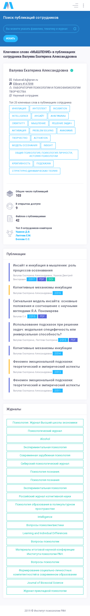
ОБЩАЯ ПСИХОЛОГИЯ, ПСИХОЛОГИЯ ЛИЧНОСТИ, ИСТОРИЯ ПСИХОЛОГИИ (44, 154)
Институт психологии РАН (50, 610)
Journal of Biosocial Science (45, 582)
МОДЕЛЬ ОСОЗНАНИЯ (24, 145)
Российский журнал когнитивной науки (45, 496)
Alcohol (45, 439)
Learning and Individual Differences (45, 533)
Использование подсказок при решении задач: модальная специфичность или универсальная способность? (45, 329)
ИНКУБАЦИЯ (19, 108)
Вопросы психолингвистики (45, 525)
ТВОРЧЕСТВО (20, 138)
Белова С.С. (23, 239)
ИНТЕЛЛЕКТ (40, 108)
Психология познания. (45, 471)
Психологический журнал (45, 430)
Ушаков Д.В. (23, 231)
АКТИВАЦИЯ (19, 130)
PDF (41, 279)
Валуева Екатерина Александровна (39, 70)
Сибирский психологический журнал (45, 463)
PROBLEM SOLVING (43, 130)
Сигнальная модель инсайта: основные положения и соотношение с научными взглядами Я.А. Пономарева (45, 306)
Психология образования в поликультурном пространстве (45, 506)
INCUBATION (60, 108)
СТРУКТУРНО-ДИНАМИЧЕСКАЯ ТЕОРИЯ (34, 171)
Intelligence (45, 516)
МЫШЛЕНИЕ (38, 123)
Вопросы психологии (45, 541)
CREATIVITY (18, 123)
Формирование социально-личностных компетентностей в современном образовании (45, 572)
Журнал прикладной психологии (45, 590)
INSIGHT (48, 145)
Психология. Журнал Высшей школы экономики (45, 422)
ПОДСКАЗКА (43, 163)
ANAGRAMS (66, 130)
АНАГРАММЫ (58, 116)
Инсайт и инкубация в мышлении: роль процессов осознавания (44, 267)
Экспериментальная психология (45, 447)
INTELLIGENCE (20, 116)
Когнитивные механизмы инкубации (42, 287)
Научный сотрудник (25, 95)
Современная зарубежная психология (45, 455)
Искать (10, 38)
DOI (51, 279)
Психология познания (45, 480)
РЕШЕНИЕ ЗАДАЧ (62, 123)
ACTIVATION (41, 138)
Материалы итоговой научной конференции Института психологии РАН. (45, 552)
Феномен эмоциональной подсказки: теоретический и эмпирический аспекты (46, 364)
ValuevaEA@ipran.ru (25, 79)
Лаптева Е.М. (23, 235)
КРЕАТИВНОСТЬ (21, 163)
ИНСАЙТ (39, 116)
